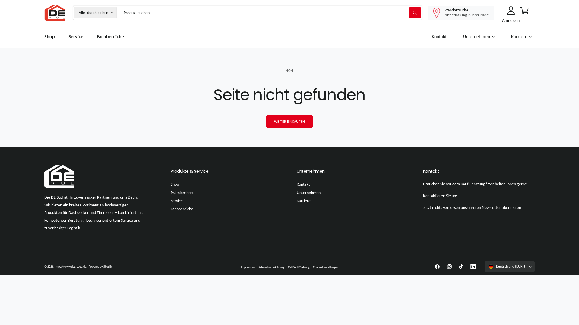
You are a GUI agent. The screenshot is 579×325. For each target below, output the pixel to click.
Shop (175, 184)
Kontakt (303, 184)
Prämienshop (182, 192)
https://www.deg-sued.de (70, 266)
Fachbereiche (182, 209)
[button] (480, 37)
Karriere (519, 36)
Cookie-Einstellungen (325, 267)
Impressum (248, 267)
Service (177, 200)
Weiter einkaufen (289, 121)
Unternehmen (476, 36)
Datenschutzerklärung (271, 267)
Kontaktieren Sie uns (440, 195)
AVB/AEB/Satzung (299, 267)
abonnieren (511, 207)
